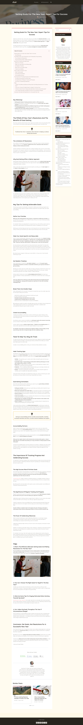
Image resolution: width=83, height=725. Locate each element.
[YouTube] (42, 723)
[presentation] (63, 69)
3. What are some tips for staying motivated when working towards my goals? (30, 88)
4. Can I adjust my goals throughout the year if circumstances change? (29, 90)
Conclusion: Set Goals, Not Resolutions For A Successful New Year (26, 92)
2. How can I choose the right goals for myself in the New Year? (27, 87)
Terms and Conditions (34, 715)
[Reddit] (46, 723)
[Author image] (37, 17)
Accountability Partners (19, 75)
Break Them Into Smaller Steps (21, 67)
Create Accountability (19, 69)
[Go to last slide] (14, 695)
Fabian (32, 666)
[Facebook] (37, 723)
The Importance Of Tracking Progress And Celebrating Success (26, 76)
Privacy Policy (42, 715)
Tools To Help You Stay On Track (20, 70)
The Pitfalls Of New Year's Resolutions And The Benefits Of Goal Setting (28, 56)
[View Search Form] (51, 2)
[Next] (49, 695)
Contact (51, 715)
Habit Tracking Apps (19, 72)
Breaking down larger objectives (19, 600)
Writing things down (17, 478)
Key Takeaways (18, 55)
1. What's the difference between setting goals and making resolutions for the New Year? (64, 172)
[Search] (69, 30)
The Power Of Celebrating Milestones (22, 81)
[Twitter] (38, 723)
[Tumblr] (44, 723)
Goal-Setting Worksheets (20, 73)
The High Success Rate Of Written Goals (23, 78)
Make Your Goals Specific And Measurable (23, 64)
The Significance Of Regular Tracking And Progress (25, 79)
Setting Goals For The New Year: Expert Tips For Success (25, 53)
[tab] (31, 705)
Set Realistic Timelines (19, 65)
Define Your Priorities (19, 62)
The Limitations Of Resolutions (21, 58)
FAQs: (15, 82)
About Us (47, 715)
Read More (58, 79)
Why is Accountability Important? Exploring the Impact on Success (40, 698)
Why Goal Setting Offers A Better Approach (23, 59)
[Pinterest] (40, 723)
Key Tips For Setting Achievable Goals (21, 61)
